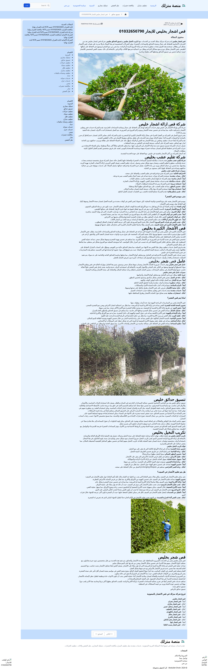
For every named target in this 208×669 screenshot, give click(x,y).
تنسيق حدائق (65, 60)
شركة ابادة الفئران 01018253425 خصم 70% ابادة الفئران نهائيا (50, 32)
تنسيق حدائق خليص (169, 399)
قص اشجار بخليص (178, 41)
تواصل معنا (183, 658)
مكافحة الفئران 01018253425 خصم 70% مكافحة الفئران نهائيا (50, 29)
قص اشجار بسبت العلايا (172, 625)
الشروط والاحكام (181, 655)
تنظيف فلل (66, 68)
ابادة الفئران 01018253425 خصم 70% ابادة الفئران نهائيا (52, 27)
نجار (68, 88)
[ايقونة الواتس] (204, 661)
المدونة (91, 5)
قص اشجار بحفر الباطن (172, 619)
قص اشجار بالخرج (174, 617)
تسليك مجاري (103, 5)
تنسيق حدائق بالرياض (177, 589)
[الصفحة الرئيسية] (125, 14)
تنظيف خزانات (65, 62)
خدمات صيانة (65, 78)
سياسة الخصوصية (79, 5)
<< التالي (109, 634)
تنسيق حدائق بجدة (179, 586)
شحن (68, 83)
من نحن (67, 5)
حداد (68, 75)
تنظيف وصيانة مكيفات (62, 73)
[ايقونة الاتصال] (6, 662)
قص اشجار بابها (175, 622)
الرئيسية (153, 5)
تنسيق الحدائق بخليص (114, 41)
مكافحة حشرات (128, 5)
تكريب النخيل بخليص (130, 41)
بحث (26, 5)
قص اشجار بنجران (174, 601)
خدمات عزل (65, 81)
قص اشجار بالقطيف (173, 609)
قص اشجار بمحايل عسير (172, 606)
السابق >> (99, 634)
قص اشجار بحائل (174, 614)
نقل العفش (115, 5)
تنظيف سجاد (65, 65)
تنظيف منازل (142, 5)
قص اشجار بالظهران (174, 612)
